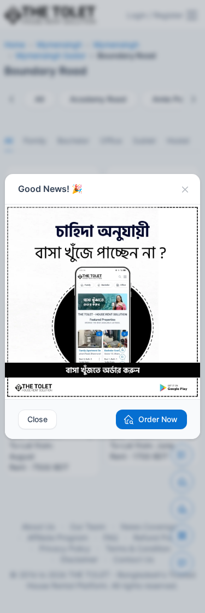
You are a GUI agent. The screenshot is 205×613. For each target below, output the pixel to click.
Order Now (158, 419)
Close (37, 419)
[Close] (184, 189)
